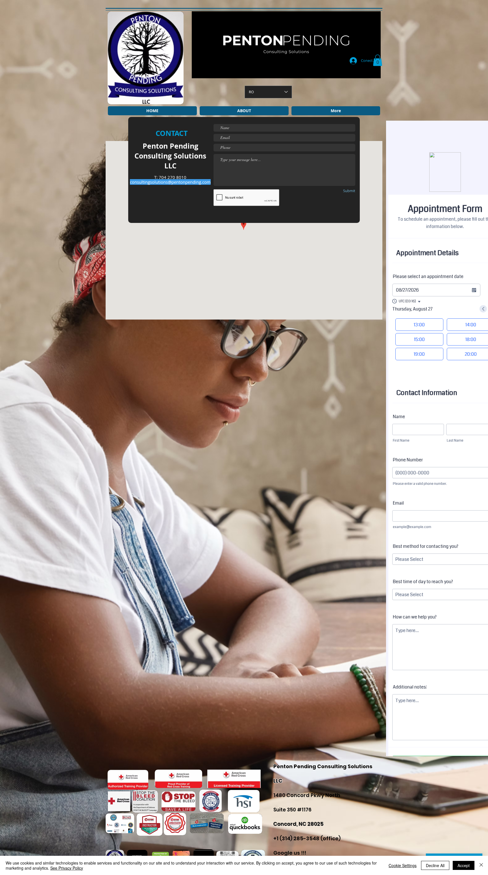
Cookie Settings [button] (403, 865)
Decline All (435, 865)
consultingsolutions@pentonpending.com (170, 182)
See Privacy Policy (66, 868)
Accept (463, 865)
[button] (377, 60)
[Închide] (481, 865)
